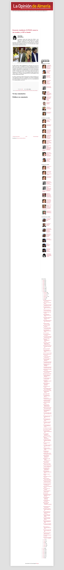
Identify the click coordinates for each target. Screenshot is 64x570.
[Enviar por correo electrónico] (26, 89)
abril (44, 542)
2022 (43, 285)
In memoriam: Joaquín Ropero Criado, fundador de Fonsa (46, 343)
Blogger (37, 563)
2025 (43, 281)
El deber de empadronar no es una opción (48, 108)
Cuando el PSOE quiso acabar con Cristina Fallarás (46, 515)
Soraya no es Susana (46, 348)
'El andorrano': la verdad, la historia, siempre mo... (47, 423)
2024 (43, 283)
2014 (43, 552)
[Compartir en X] (28, 89)
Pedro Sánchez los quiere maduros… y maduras (47, 537)
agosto (44, 297)
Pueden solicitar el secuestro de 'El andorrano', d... (46, 456)
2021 (43, 287)
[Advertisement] (32, 19)
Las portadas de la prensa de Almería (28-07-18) (47, 337)
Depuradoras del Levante (47, 373)
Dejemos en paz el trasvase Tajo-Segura (47, 479)
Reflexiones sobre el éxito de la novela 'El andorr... (47, 408)
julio (44, 299)
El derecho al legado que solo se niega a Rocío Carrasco (48, 183)
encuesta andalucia (18, 90)
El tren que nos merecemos (48, 112)
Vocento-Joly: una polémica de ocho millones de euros (46, 405)
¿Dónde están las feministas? (48, 87)
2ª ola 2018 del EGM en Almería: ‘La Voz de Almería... (46, 518)
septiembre (45, 296)
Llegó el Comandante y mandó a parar (46, 491)
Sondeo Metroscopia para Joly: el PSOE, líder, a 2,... (47, 321)
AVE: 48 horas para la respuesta (46, 326)
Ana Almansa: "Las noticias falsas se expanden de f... (46, 469)
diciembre (45, 292)
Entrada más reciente (16, 136)
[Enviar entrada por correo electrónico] (25, 89)
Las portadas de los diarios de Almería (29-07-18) (47, 331)
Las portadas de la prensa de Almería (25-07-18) (47, 367)
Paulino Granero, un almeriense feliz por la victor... (47, 527)
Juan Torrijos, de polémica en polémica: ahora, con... (47, 446)
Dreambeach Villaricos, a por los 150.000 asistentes (47, 359)
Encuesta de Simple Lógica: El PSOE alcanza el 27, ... (47, 431)
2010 (43, 557)
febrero (44, 545)
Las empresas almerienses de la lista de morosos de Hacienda (48, 230)
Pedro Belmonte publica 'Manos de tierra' (47, 533)
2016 (43, 549)
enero (44, 546)
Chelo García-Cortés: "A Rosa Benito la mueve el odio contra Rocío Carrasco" (46, 154)
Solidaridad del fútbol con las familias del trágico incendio (48, 99)
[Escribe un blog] (27, 89)
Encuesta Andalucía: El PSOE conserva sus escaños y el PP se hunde (25, 31)
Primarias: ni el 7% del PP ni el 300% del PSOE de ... (47, 524)
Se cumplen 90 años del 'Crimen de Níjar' (47, 378)
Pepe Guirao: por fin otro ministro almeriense (48, 250)
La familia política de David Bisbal (46, 501)
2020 (43, 288)
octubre (44, 295)
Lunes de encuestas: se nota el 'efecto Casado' (47, 310)
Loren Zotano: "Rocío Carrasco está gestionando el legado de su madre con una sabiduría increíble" (46, 148)
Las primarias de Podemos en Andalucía (47, 398)
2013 (43, 553)
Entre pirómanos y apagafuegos (46, 451)
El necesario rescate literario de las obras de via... (47, 308)
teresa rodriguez (35, 90)
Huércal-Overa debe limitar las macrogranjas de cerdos (46, 340)
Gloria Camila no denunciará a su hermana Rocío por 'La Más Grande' (48, 131)
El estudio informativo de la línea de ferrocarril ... (47, 481)
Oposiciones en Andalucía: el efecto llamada (48, 212)
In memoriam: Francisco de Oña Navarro (47, 485)
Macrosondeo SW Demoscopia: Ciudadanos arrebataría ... (47, 503)
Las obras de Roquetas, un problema (47, 335)
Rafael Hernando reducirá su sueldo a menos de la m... (47, 346)
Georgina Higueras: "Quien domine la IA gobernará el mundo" (48, 93)
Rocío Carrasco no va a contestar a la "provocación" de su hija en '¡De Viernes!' (46, 207)
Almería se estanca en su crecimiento (47, 355)
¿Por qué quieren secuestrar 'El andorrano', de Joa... (46, 434)
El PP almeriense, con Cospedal (46, 489)
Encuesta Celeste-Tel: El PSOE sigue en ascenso (47, 454)
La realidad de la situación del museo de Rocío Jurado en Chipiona (48, 67)
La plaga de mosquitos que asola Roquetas (46, 400)
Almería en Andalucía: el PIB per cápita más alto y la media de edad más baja (46, 195)
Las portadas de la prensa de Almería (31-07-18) (47, 305)
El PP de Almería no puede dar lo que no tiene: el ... (46, 396)
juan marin (22, 90)
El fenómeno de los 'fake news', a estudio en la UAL (47, 530)
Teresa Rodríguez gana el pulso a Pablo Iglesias (47, 389)
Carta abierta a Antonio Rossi (48, 125)
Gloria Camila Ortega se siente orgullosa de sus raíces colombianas (46, 82)
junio (44, 539)
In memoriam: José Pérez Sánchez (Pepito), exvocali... (47, 318)
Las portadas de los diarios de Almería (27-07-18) (47, 351)
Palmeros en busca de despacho (48, 103)
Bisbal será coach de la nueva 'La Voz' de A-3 (47, 464)
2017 (43, 548)
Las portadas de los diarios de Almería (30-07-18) (47, 315)
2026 (43, 280)
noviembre (45, 293)
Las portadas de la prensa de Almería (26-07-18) (47, 362)
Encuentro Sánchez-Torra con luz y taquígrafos (47, 466)
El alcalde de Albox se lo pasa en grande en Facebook (47, 376)
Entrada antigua (35, 136)
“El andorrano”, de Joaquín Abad (48, 219)
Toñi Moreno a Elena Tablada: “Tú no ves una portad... (47, 449)
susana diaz (30, 90)
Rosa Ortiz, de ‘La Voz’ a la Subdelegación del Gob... (47, 416)
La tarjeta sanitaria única (47, 482)
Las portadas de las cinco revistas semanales (48, 71)
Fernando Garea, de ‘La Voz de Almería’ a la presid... (46, 420)
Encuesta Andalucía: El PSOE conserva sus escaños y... (46, 512)
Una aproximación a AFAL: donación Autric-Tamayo (47, 391)
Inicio (26, 136)
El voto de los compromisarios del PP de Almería (47, 381)
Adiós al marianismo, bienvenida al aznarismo (46, 384)
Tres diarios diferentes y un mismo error (47, 357)
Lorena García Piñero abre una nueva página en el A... (47, 413)
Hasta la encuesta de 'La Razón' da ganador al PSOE (47, 521)
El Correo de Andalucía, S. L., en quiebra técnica (48, 235)
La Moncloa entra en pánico (48, 239)
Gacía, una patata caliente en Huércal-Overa (47, 372)
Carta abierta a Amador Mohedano (48, 120)
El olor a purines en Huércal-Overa (46, 462)
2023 (43, 284)
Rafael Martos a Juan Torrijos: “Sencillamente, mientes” (48, 255)
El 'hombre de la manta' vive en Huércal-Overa (47, 328)
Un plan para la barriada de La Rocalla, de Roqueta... (47, 410)
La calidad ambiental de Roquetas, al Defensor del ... (47, 440)
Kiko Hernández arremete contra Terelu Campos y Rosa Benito (48, 142)
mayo (44, 541)
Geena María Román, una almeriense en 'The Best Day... (47, 495)
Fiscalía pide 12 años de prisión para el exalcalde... (47, 365)
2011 (43, 556)
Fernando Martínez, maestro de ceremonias (46, 498)
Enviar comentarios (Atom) (21, 138)
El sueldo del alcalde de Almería (48, 224)
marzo (44, 543)
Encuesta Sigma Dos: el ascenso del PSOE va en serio (47, 426)
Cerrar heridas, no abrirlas (47, 429)
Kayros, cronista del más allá (48, 245)
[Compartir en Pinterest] (30, 89)
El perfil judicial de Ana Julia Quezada (46, 507)
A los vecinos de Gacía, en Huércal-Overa (47, 301)
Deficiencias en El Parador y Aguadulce (47, 370)
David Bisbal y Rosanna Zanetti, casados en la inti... (47, 509)
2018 (43, 291)
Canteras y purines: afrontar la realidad (46, 324)
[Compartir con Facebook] (29, 89)
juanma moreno (26, 90)
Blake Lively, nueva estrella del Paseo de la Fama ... (47, 472)
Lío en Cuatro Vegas (46, 393)
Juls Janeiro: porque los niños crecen (48, 76)
